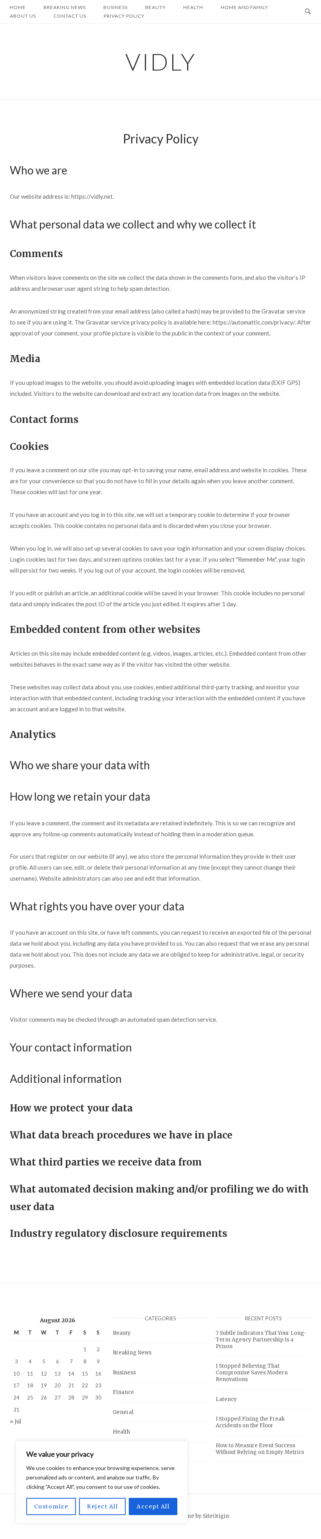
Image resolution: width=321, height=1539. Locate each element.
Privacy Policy (124, 16)
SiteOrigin (216, 1516)
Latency (226, 1399)
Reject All (102, 1506)
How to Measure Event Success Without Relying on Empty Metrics (260, 1449)
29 (85, 1397)
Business (124, 1372)
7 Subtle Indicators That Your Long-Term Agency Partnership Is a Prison (261, 1340)
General (123, 1412)
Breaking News (132, 1352)
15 (85, 1373)
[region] (102, 1482)
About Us (23, 16)
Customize (51, 1506)
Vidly (160, 61)
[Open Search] (308, 11)
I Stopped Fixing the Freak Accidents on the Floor (250, 1422)
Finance (123, 1392)
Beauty (122, 1333)
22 (85, 1386)
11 (30, 1373)
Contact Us (70, 16)
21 (71, 1386)
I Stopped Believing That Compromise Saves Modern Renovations (252, 1373)
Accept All (153, 1506)
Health (121, 1431)
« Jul (15, 1421)
